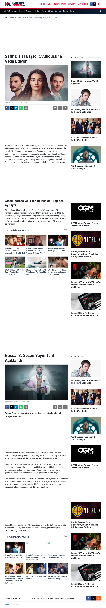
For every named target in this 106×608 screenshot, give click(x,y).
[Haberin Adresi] (15, 4)
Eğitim (50, 11)
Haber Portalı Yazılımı (15, 605)
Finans (65, 11)
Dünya (44, 11)
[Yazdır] (26, 108)
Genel (72, 11)
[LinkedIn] (16, 108)
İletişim (50, 598)
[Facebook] (7, 108)
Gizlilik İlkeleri (59, 598)
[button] (55, 108)
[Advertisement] (53, 36)
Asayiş (14, 11)
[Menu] (100, 11)
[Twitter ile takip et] (94, 4)
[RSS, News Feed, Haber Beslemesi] (98, 598)
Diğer (37, 11)
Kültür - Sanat (21, 18)
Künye (43, 598)
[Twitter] (12, 108)
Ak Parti (7, 11)
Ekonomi (58, 11)
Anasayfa (10, 18)
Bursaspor (29, 11)
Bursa (21, 11)
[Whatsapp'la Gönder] (21, 108)
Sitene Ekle (70, 598)
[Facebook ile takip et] (91, 4)
